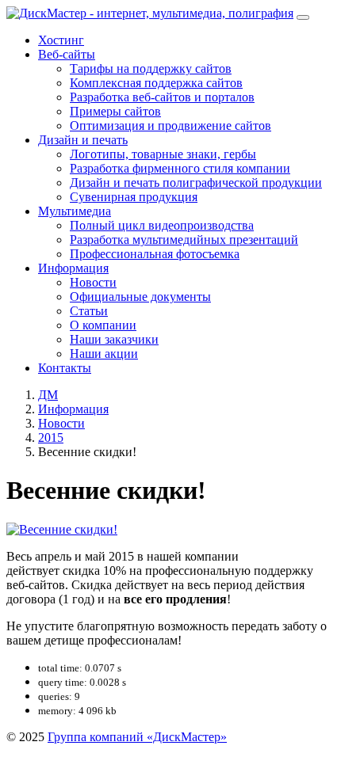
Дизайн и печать (83, 139)
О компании (103, 325)
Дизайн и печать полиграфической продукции (196, 182)
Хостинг (61, 40)
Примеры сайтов (115, 111)
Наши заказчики (114, 339)
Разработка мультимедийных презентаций (184, 239)
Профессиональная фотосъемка (154, 254)
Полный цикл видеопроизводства (162, 225)
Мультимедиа (74, 211)
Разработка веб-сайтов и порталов (162, 97)
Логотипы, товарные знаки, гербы (163, 154)
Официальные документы (140, 296)
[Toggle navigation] (303, 17)
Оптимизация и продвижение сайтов (170, 125)
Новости (93, 282)
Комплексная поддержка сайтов (156, 82)
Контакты (64, 368)
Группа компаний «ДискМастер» (137, 737)
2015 (50, 437)
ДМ (48, 394)
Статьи (89, 311)
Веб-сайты (66, 54)
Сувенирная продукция (133, 197)
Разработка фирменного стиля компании (180, 168)
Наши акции (104, 353)
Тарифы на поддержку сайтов (151, 68)
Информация (73, 268)
